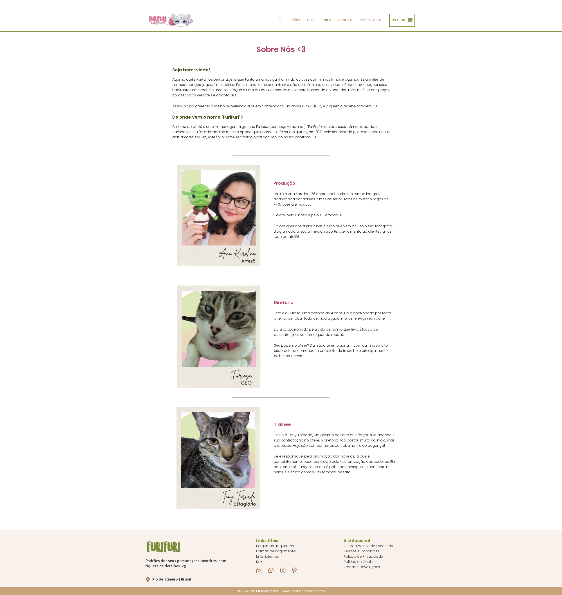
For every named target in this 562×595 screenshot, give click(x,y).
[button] (280, 20)
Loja (310, 19)
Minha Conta (370, 19)
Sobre (326, 19)
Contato (345, 19)
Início (295, 19)
